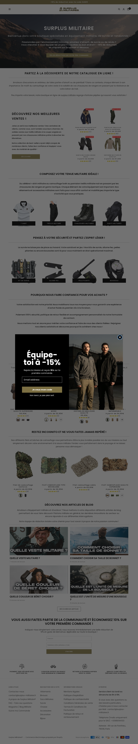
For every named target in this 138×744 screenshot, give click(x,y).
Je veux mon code (42, 389)
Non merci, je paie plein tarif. (42, 395)
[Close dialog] (120, 337)
